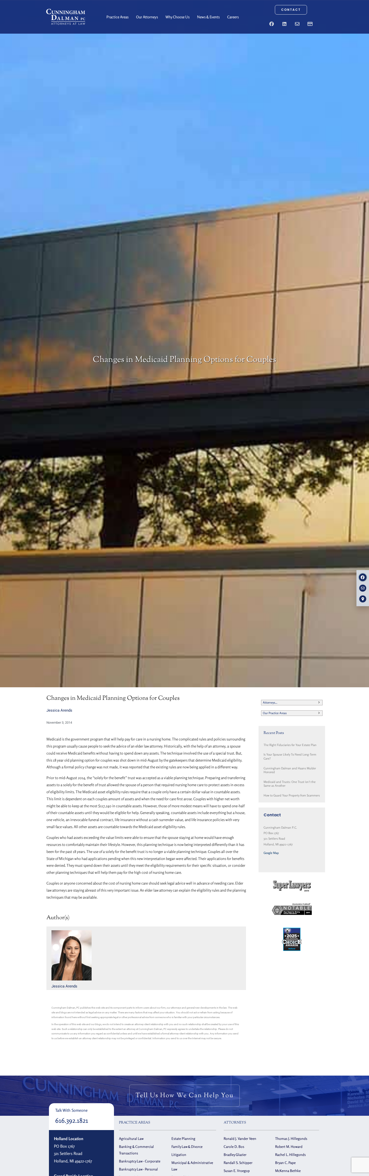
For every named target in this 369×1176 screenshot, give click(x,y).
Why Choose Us (177, 17)
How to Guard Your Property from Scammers (292, 795)
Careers (233, 17)
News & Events (208, 17)
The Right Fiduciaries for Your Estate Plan (290, 745)
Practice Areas (117, 17)
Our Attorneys (147, 17)
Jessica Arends (59, 710)
